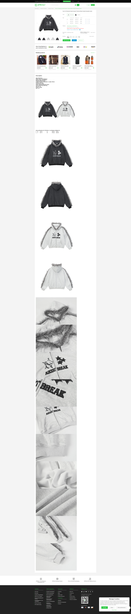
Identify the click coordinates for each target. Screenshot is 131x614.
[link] (37, 8)
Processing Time (64, 33)
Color (63, 14)
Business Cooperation (62, 602)
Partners (59, 603)
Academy (59, 591)
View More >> (93, 52)
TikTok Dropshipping (50, 593)
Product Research (61, 596)
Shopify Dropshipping (50, 591)
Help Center (60, 594)
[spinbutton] (87, 19)
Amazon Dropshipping (50, 601)
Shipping (64, 25)
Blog (59, 593)
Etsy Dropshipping (49, 594)
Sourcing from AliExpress (48, 597)
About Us (71, 591)
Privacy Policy (72, 596)
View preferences (121, 607)
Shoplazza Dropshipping (48, 603)
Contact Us (72, 593)
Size (63, 17)
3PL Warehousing (38, 604)
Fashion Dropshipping (39, 594)
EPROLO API (48, 607)
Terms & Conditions (73, 599)
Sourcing (36, 591)
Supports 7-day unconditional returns (73, 29)
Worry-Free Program (38, 596)
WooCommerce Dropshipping (49, 599)
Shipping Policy (72, 597)
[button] (85, 19)
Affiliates (59, 600)
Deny (112, 607)
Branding (64, 36)
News (71, 594)
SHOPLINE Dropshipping (48, 606)
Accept (104, 607)
